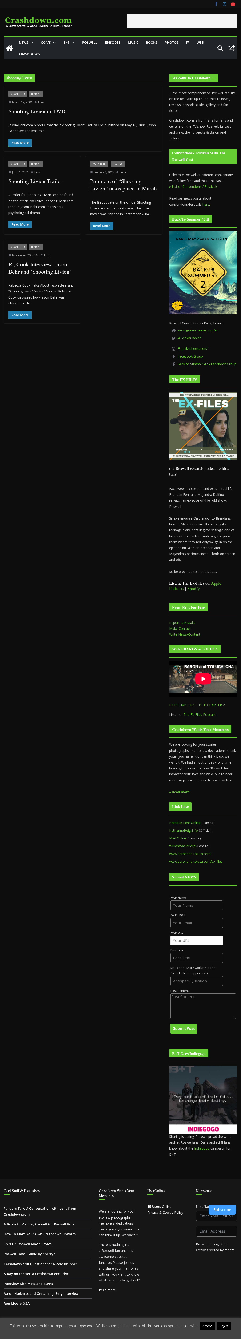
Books (151, 42)
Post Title (176, 950)
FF (187, 42)
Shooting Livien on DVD (36, 111)
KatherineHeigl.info (183, 830)
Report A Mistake (182, 622)
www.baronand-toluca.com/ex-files (195, 861)
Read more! (107, 1290)
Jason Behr (17, 93)
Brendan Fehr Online (185, 822)
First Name (204, 1206)
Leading (36, 93)
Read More (120, 1333)
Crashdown (29, 53)
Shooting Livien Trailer (35, 181)
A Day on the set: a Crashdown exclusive (36, 1274)
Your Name (178, 898)
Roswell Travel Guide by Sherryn (30, 1254)
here (205, 204)
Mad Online (178, 838)
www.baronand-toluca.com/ (190, 853)
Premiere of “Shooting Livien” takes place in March (123, 184)
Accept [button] (207, 1326)
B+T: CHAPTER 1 (182, 705)
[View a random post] (231, 48)
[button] (30, 42)
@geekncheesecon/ (192, 348)
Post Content (179, 991)
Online (159, 1206)
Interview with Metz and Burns (28, 1283)
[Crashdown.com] (9, 48)
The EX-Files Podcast (200, 714)
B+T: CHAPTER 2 (212, 705)
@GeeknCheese (189, 338)
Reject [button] (224, 1326)
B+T (66, 42)
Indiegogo (201, 1148)
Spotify (193, 588)
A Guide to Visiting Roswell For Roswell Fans (39, 1224)
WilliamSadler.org (182, 846)
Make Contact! (180, 628)
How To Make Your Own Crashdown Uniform (40, 1234)
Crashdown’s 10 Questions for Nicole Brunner (40, 1264)
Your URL (176, 933)
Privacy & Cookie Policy (165, 1212)
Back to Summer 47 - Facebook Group (206, 364)
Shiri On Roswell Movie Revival (28, 1244)
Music (133, 42)
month (230, 1250)
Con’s (46, 42)
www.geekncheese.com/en (197, 330)
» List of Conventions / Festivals (193, 186)
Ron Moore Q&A (17, 1303)
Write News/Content (184, 634)
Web (200, 42)
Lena (41, 102)
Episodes (112, 42)
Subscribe (222, 1209)
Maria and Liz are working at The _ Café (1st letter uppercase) (193, 970)
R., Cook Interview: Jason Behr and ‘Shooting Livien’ (39, 267)
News (23, 42)
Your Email (177, 915)
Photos (171, 42)
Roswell (89, 42)
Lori (46, 255)
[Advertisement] (182, 21)
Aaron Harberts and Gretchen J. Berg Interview (41, 1293)
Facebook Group (190, 356)
